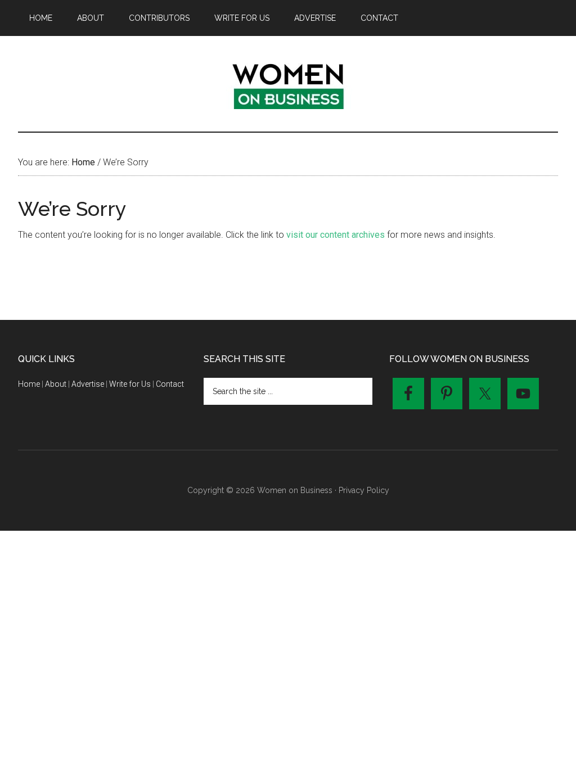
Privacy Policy (364, 490)
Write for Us (130, 384)
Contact (170, 384)
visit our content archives (335, 234)
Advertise (87, 384)
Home (29, 384)
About (55, 384)
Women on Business (288, 83)
